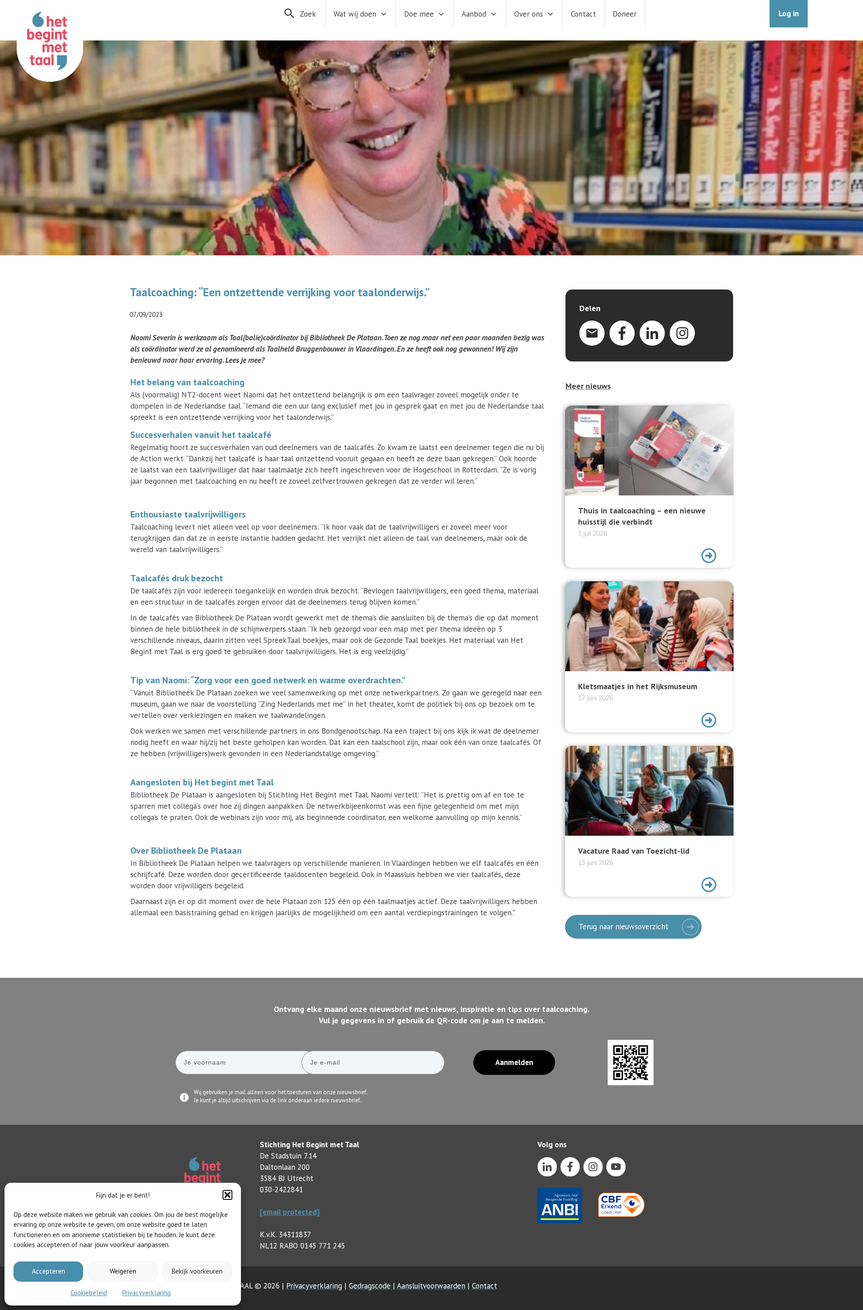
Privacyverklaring (146, 1292)
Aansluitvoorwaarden (431, 1286)
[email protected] (290, 1212)
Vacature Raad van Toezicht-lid (649, 821)
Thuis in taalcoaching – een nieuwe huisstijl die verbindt (649, 486)
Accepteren (48, 1271)
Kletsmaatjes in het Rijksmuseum (649, 656)
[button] (227, 1194)
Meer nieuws (588, 386)
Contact (484, 1286)
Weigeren (123, 1271)
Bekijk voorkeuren (197, 1271)
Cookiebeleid (89, 1292)
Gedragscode (370, 1286)
